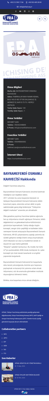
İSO (5, 349)
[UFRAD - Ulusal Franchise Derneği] (10, 19)
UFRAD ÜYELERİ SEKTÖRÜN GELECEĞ (27, 375)
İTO (5, 353)
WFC (5, 334)
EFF (5, 342)
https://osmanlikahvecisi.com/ (19, 159)
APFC (5, 338)
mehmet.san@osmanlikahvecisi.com (21, 147)
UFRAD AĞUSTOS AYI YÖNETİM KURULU (28, 363)
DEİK (5, 346)
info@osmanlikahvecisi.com (25, 128)
